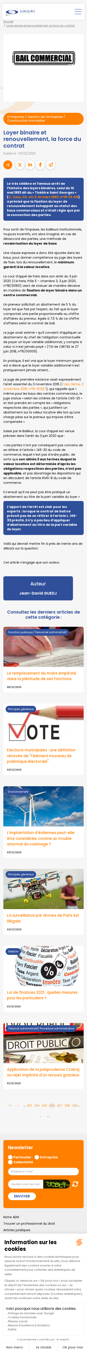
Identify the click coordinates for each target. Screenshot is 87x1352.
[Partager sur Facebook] (40, 164)
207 (59, 1105)
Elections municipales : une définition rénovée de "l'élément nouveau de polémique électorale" (41, 755)
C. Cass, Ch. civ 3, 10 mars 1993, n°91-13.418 (43, 197)
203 (29, 1105)
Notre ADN (11, 1217)
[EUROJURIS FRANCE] (20, 11)
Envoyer (22, 1196)
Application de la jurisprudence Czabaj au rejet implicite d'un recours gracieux (43, 1072)
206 (52, 1105)
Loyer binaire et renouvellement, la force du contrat (40, 25)
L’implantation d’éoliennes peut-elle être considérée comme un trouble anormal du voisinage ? (41, 838)
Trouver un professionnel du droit (29, 1223)
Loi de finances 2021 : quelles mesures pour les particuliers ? (42, 995)
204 (36, 1105)
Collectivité (23, 1162)
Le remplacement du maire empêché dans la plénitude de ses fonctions (41, 676)
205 (44, 1105)
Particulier (22, 1157)
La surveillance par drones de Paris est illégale (43, 918)
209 (74, 1105)
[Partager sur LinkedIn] (30, 164)
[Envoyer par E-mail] (50, 164)
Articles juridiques (16, 1230)
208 (67, 1105)
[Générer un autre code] (73, 1184)
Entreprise (49, 1157)
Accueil (8, 21)
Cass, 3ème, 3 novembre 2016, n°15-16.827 (43, 386)
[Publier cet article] (19, 164)
